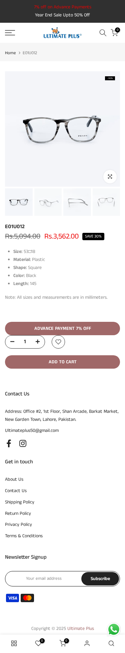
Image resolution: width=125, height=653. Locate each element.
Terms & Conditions (24, 536)
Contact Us (16, 490)
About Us (14, 479)
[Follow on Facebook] (9, 443)
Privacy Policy (18, 524)
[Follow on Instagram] (22, 443)
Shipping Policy (19, 502)
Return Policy (18, 513)
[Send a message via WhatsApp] (114, 629)
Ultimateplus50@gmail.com (32, 430)
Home (10, 53)
